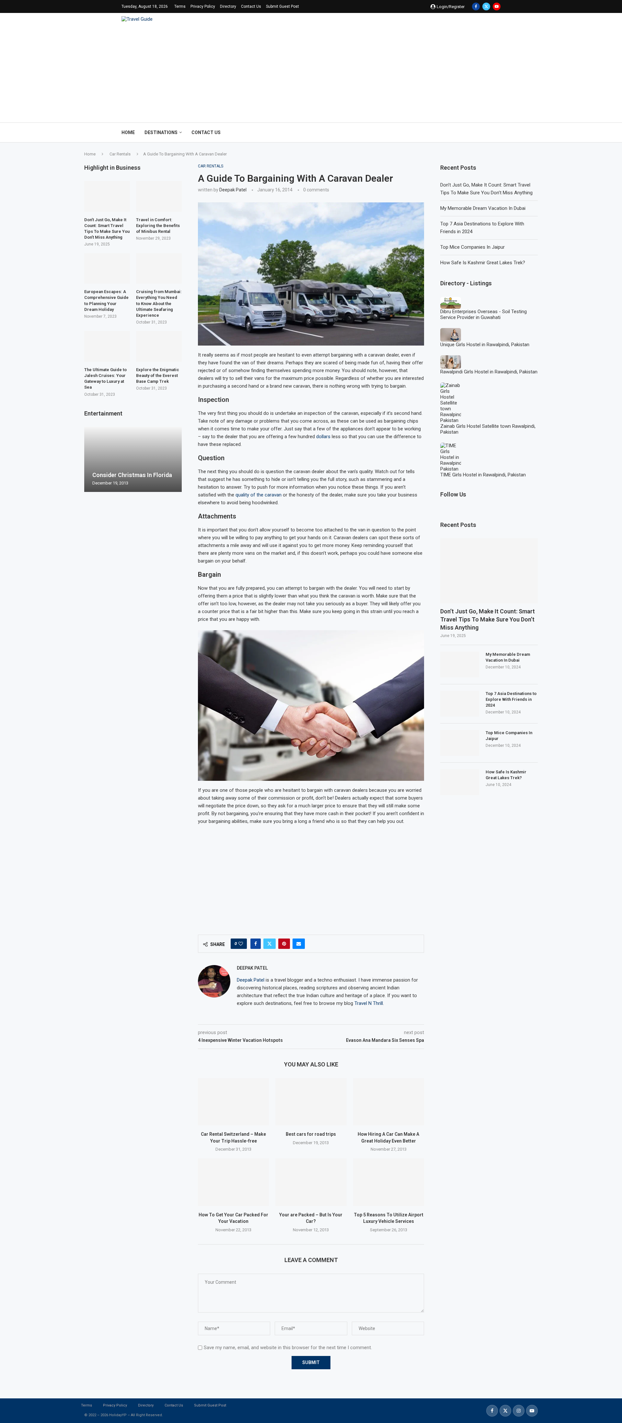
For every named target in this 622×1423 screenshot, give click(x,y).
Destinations (161, 132)
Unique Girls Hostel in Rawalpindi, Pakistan (484, 344)
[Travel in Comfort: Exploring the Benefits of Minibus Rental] (159, 196)
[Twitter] (486, 6)
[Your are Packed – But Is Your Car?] (310, 1182)
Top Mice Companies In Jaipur (472, 247)
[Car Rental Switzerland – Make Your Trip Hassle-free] (233, 1101)
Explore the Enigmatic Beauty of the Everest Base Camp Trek (157, 375)
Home (128, 132)
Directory (228, 6)
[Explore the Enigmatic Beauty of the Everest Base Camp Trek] (159, 346)
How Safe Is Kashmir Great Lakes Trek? (482, 263)
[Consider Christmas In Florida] (133, 459)
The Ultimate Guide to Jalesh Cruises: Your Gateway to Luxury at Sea (105, 378)
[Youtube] (497, 6)
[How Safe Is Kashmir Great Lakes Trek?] (459, 782)
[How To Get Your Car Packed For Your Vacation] (233, 1182)
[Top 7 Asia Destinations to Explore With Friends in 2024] (459, 704)
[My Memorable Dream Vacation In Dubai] (459, 664)
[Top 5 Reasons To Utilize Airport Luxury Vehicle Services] (388, 1182)
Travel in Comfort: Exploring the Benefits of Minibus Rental (158, 225)
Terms (180, 6)
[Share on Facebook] (255, 944)
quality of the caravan (259, 495)
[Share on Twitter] (269, 944)
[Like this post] (240, 944)
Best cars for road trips (311, 1134)
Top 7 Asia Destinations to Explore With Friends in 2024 (511, 699)
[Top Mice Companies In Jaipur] (459, 743)
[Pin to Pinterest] (284, 944)
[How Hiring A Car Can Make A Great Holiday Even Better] (388, 1101)
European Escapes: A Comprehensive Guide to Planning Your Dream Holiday (106, 300)
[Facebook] (476, 6)
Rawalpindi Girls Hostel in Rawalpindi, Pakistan (488, 372)
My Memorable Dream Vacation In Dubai (482, 208)
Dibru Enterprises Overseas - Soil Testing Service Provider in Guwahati (483, 314)
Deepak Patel (233, 189)
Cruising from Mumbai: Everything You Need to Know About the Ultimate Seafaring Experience (159, 303)
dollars (323, 436)
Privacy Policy (202, 6)
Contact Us (251, 6)
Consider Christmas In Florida (132, 475)
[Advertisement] (311, 70)
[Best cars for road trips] (310, 1101)
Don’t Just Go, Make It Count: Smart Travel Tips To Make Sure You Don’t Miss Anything (487, 619)
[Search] (497, 132)
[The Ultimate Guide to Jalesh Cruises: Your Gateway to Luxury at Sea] (107, 346)
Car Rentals (120, 154)
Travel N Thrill (368, 1003)
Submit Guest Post (282, 6)
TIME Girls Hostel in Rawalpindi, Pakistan (483, 475)
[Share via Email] (299, 944)
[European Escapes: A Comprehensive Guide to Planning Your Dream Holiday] (107, 268)
